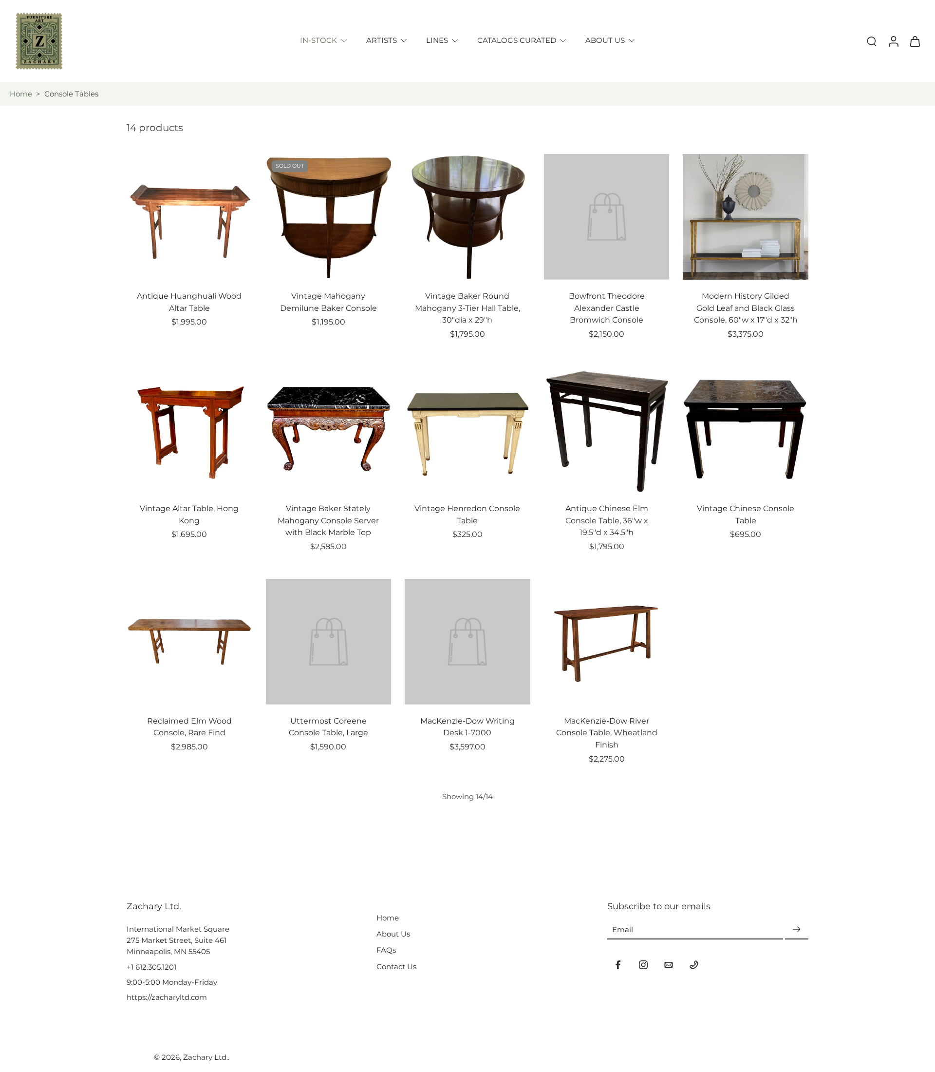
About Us (393, 933)
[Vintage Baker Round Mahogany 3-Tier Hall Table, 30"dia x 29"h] (467, 217)
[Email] (668, 965)
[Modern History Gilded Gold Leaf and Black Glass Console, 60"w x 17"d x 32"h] (745, 217)
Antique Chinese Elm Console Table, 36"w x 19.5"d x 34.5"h (606, 520)
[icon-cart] (914, 41)
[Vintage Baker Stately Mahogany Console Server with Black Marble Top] (329, 429)
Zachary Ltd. (205, 1057)
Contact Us (396, 966)
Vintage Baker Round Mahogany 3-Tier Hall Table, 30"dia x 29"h (467, 308)
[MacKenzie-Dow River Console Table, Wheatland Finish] (607, 642)
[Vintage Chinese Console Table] (745, 429)
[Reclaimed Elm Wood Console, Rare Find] (189, 642)
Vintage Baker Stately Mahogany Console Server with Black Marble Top (328, 520)
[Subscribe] (796, 929)
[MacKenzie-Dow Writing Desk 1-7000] (467, 642)
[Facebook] (618, 965)
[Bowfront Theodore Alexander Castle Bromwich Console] (607, 217)
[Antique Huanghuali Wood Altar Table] (189, 217)
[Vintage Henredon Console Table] (467, 429)
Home (21, 93)
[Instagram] (643, 965)
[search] (871, 41)
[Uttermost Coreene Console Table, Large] (329, 642)
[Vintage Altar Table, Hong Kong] (189, 429)
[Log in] (893, 41)
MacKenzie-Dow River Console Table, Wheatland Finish (606, 732)
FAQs (386, 950)
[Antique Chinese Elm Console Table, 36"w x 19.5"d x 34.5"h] (607, 429)
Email (622, 929)
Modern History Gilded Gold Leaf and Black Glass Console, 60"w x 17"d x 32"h (746, 308)
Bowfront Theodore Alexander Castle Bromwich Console (607, 308)
